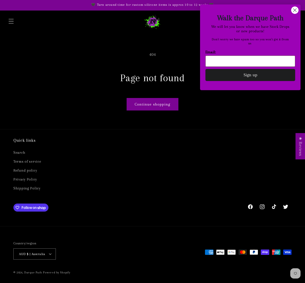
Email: (210, 52)
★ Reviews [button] (300, 146)
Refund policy (25, 170)
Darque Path (33, 272)
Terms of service (27, 161)
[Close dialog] (295, 10)
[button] (11, 21)
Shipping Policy (27, 188)
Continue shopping (152, 104)
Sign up (250, 75)
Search (19, 152)
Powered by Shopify (56, 272)
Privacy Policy (25, 179)
